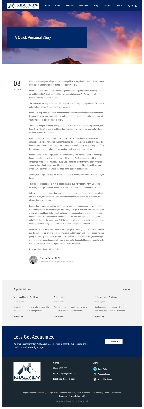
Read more (17, 316)
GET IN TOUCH (115, 341)
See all (125, 289)
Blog (96, 5)
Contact (107, 5)
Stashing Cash (59, 297)
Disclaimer (63, 396)
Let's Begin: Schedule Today (64, 379)
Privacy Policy (74, 396)
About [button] (58, 5)
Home (47, 5)
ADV (83, 396)
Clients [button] (119, 5)
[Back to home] (23, 5)
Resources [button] (83, 5)
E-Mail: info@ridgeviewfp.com (65, 373)
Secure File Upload (105, 379)
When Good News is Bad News (26, 297)
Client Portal (102, 369)
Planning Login (104, 374)
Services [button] (70, 5)
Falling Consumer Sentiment (105, 297)
